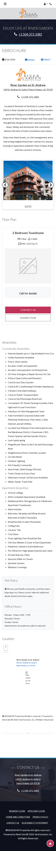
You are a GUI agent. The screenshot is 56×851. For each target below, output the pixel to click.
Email (32, 59)
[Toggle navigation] (5, 4)
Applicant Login (36, 811)
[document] (28, 677)
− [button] (6, 650)
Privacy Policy (40, 816)
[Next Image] (50, 185)
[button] (45, 4)
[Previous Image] (5, 185)
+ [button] (6, 647)
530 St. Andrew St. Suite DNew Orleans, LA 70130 (27, 664)
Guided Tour (35, 317)
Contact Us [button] (36, 309)
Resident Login (17, 811)
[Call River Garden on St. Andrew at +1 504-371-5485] (51, 4)
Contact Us (12, 823)
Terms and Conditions (18, 816)
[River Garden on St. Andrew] (28, 677)
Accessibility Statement (35, 822)
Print (47, 59)
